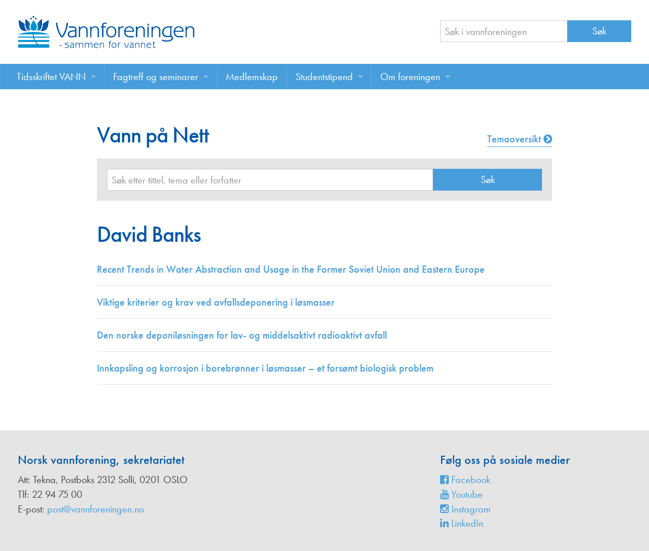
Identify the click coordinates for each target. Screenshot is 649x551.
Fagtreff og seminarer (155, 76)
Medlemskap (252, 76)
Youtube (466, 494)
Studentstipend (324, 76)
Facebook (469, 479)
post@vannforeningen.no (95, 509)
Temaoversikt (515, 138)
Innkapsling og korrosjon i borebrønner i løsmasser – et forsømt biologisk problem (265, 368)
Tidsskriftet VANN (51, 76)
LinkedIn (466, 523)
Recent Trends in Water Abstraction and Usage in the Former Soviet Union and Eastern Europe (291, 269)
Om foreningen (410, 76)
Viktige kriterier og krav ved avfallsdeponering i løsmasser (216, 302)
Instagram (470, 509)
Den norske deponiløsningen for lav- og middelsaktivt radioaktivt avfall (242, 335)
